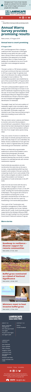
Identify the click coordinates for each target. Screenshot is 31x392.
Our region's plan (6, 334)
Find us (18, 325)
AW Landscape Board (8, 329)
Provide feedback (21, 327)
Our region (5, 330)
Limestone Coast (6, 352)
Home (2, 21)
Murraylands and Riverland (6, 354)
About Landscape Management (6, 326)
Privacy (15, 367)
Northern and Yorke (7, 357)
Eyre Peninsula (6, 344)
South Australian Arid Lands (7, 360)
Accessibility (21, 367)
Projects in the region (8, 332)
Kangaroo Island (6, 350)
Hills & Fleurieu (6, 348)
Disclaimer (9, 367)
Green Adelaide (6, 346)
